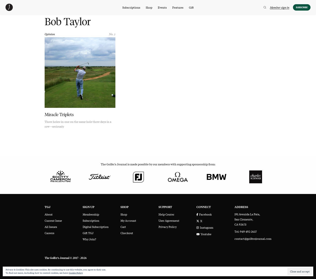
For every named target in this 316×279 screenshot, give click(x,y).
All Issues (51, 227)
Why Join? (89, 239)
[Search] (265, 7)
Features (177, 7)
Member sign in (279, 7)
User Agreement (169, 220)
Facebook (205, 214)
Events (162, 7)
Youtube (205, 234)
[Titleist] (99, 176)
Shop (149, 7)
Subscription (91, 220)
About (49, 214)
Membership (91, 214)
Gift (191, 7)
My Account (128, 220)
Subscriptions (131, 7)
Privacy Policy (168, 227)
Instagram (206, 227)
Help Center (166, 214)
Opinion (50, 34)
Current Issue (53, 220)
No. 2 (112, 34)
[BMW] (216, 176)
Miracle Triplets (59, 114)
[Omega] (177, 176)
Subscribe (302, 7)
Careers (49, 233)
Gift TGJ (88, 233)
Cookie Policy (76, 272)
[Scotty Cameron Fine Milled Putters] (60, 176)
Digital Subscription (96, 227)
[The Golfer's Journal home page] (9, 10)
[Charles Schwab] (255, 176)
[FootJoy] (138, 176)
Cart (123, 227)
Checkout (127, 233)
